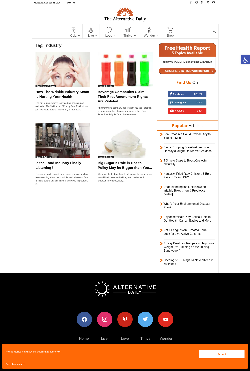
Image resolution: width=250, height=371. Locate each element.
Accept (221, 354)
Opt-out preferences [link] (15, 364)
